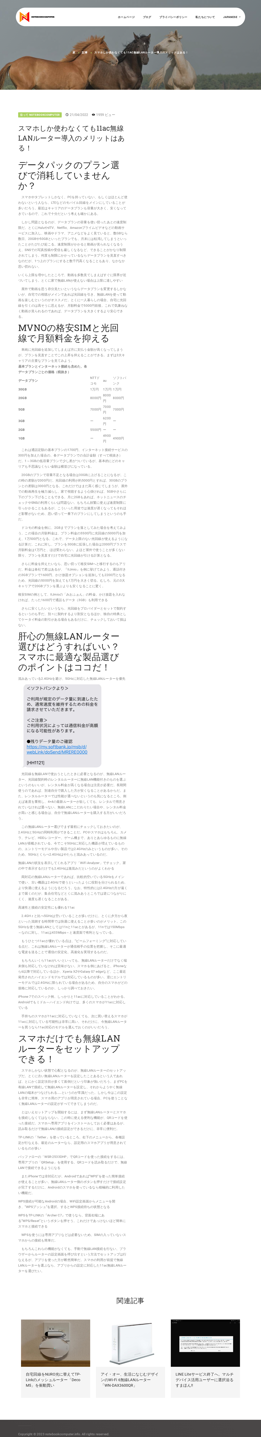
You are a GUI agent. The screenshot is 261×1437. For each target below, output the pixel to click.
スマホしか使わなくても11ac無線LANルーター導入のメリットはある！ (141, 52)
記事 (85, 52)
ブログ (147, 17)
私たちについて (205, 17)
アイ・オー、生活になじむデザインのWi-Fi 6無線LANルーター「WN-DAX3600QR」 (130, 1380)
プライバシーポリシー (173, 17)
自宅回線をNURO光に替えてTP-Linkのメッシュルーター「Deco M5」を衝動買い (53, 1380)
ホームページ (126, 17)
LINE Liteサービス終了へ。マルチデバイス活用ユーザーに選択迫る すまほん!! (205, 1380)
